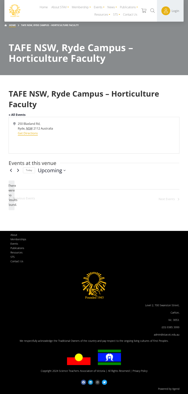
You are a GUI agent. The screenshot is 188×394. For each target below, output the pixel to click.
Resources (16, 252)
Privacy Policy (140, 371)
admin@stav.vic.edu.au (166, 334)
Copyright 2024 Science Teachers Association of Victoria (73, 371)
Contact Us (16, 261)
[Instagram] (97, 382)
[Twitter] (104, 382)
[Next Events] (18, 170)
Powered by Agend (168, 389)
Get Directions (28, 133)
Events (14, 243)
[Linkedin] (90, 382)
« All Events (17, 115)
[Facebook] (83, 382)
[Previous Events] (11, 170)
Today (29, 170)
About (13, 235)
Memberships (18, 239)
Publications (17, 248)
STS (12, 257)
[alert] (12, 195)
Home (12, 25)
